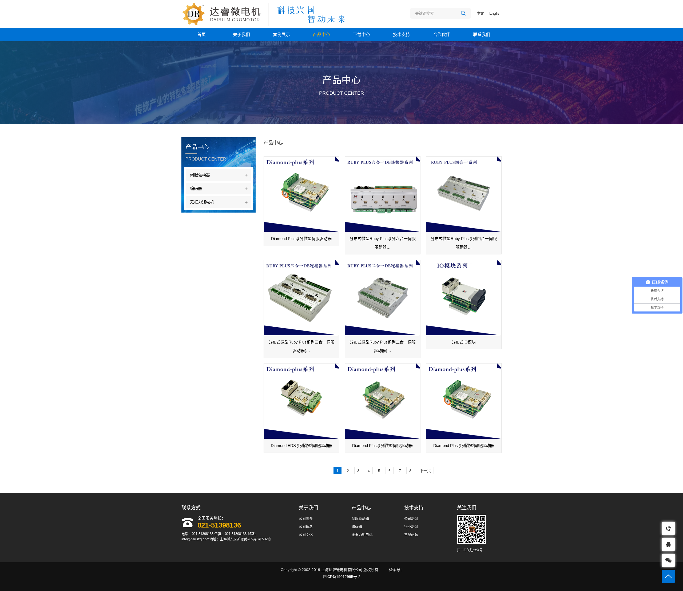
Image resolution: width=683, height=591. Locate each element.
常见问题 (411, 535)
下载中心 (361, 34)
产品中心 (321, 34)
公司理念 (306, 527)
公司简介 (306, 519)
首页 (201, 34)
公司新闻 (411, 519)
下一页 (425, 471)
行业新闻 (411, 527)
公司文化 (306, 535)
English (495, 13)
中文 (480, 13)
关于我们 (241, 34)
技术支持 (401, 34)
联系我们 (481, 34)
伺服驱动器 (219, 175)
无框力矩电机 (219, 202)
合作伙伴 (441, 34)
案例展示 (281, 34)
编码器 (219, 188)
